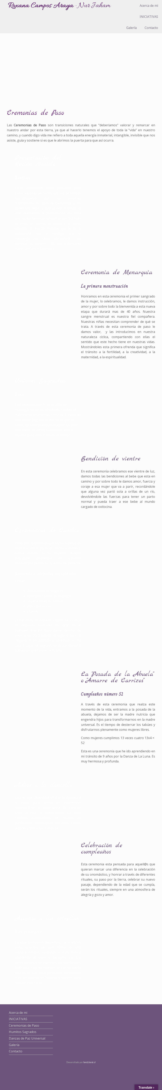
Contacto (151, 28)
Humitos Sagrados (22, 1032)
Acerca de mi (149, 5)
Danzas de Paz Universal (27, 1038)
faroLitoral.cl (89, 1062)
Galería (131, 28)
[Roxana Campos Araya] (59, 6)
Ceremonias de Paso (24, 1025)
